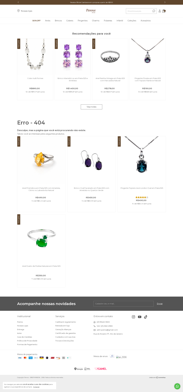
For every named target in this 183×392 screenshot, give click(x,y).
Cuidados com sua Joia (65, 337)
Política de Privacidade (27, 341)
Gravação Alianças (63, 329)
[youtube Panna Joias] (139, 317)
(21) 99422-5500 (103, 322)
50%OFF (36, 20)
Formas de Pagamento (27, 344)
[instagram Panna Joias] (133, 317)
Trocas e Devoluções (64, 341)
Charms (95, 20)
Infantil (120, 20)
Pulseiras (108, 20)
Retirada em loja (62, 326)
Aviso (19, 333)
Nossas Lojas (22, 326)
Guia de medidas (24, 337)
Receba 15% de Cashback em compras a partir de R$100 (91, 2)
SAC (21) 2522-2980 (104, 326)
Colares (69, 20)
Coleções (132, 20)
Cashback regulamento (65, 322)
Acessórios (146, 20)
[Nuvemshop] (157, 378)
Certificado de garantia (65, 333)
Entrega (20, 329)
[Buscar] (153, 11)
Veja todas (91, 107)
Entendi (36, 387)
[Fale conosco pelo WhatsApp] (177, 386)
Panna (20, 322)
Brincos (58, 20)
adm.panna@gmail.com (107, 330)
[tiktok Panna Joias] (145, 317)
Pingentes (82, 20)
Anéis (47, 20)
